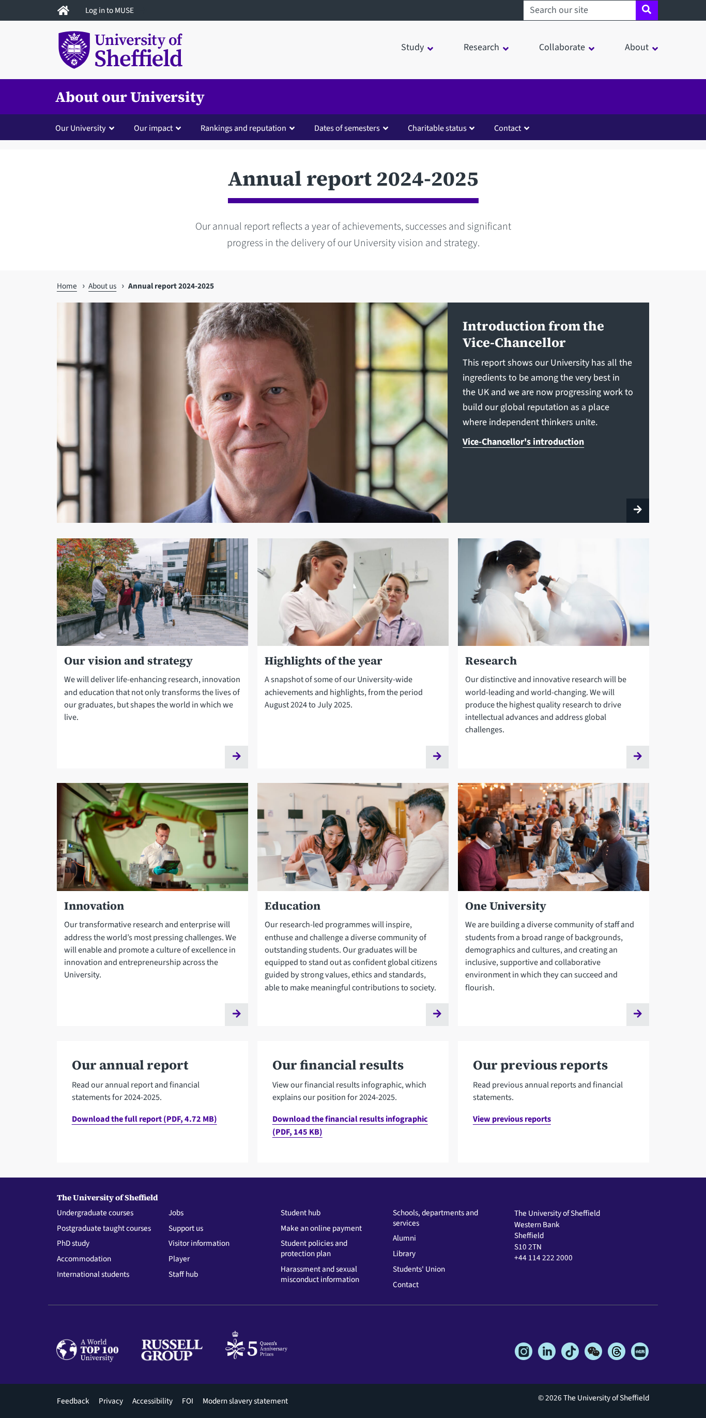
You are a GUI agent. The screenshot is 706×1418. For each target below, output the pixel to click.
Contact (406, 1285)
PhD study (73, 1244)
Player (179, 1259)
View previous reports (512, 1119)
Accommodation (84, 1259)
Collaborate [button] (562, 47)
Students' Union (419, 1269)
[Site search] (647, 10)
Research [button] (481, 47)
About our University (130, 97)
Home (67, 286)
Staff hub (183, 1275)
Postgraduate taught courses (104, 1229)
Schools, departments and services (435, 1218)
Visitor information (198, 1244)
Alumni (404, 1238)
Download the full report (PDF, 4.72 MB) (144, 1119)
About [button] (637, 47)
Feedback (73, 1401)
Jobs (175, 1213)
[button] (87, 127)
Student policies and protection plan (314, 1249)
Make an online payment (321, 1229)
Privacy (111, 1401)
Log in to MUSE (110, 10)
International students (93, 1275)
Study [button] (412, 47)
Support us (185, 1229)
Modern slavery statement (245, 1401)
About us (102, 286)
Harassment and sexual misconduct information (320, 1274)
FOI (187, 1401)
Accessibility (152, 1401)
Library (404, 1254)
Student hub (300, 1213)
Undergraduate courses (95, 1213)
